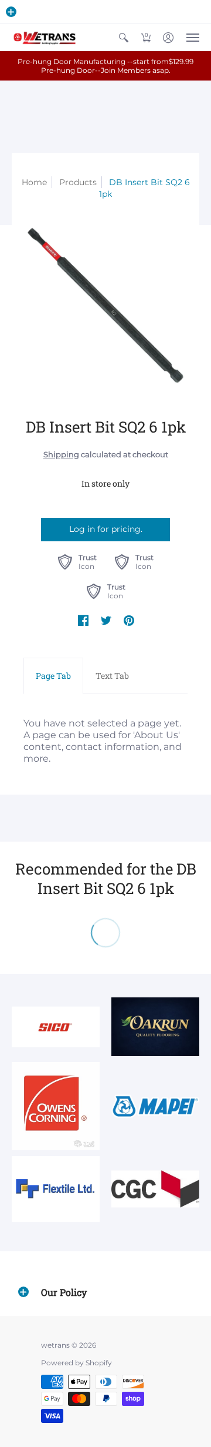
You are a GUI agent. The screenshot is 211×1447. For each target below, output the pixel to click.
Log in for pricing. (105, 529)
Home (34, 182)
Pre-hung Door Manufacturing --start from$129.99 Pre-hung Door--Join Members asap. (105, 66)
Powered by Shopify (76, 1362)
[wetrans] (44, 37)
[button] (11, 11)
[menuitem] (124, 37)
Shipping (61, 454)
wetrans (55, 1345)
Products (78, 182)
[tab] (53, 676)
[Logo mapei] (155, 1106)
